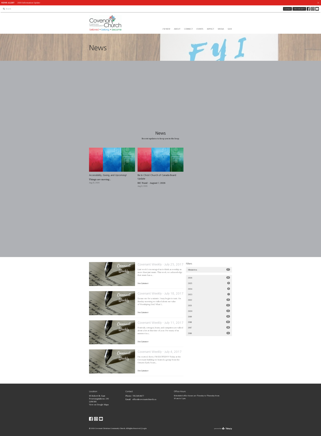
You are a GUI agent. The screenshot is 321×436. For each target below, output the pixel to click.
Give (230, 29)
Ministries (208, 269)
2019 (208, 316)
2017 (208, 327)
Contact (287, 9)
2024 (208, 289)
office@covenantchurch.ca (144, 399)
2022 (208, 300)
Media (221, 29)
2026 (208, 277)
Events (199, 29)
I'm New (166, 29)
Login (144, 428)
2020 (208, 311)
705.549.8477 (299, 9)
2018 (208, 322)
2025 (208, 283)
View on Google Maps (99, 404)
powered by (222, 431)
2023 (208, 294)
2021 (208, 305)
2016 (208, 333)
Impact (210, 29)
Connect (188, 29)
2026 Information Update (28, 3)
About (177, 29)
